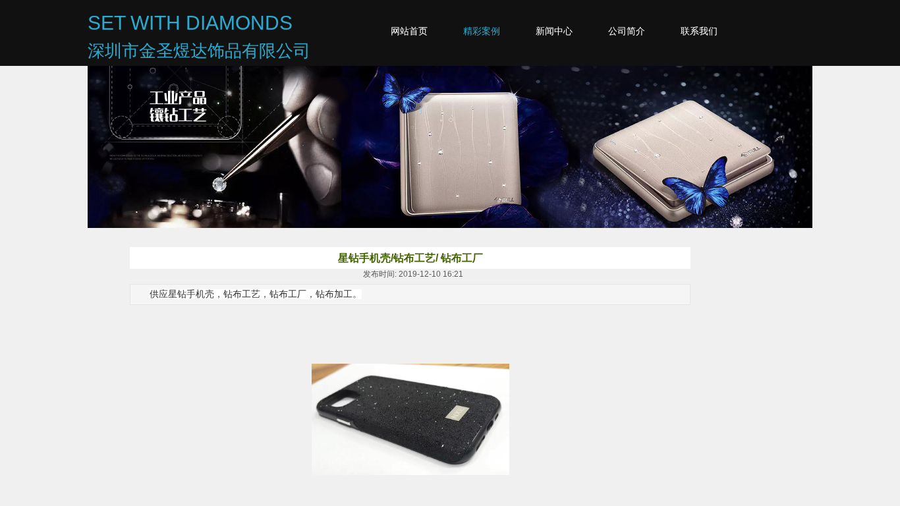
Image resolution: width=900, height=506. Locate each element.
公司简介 (626, 31)
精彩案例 (481, 31)
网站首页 (409, 31)
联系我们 (699, 31)
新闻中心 (554, 31)
